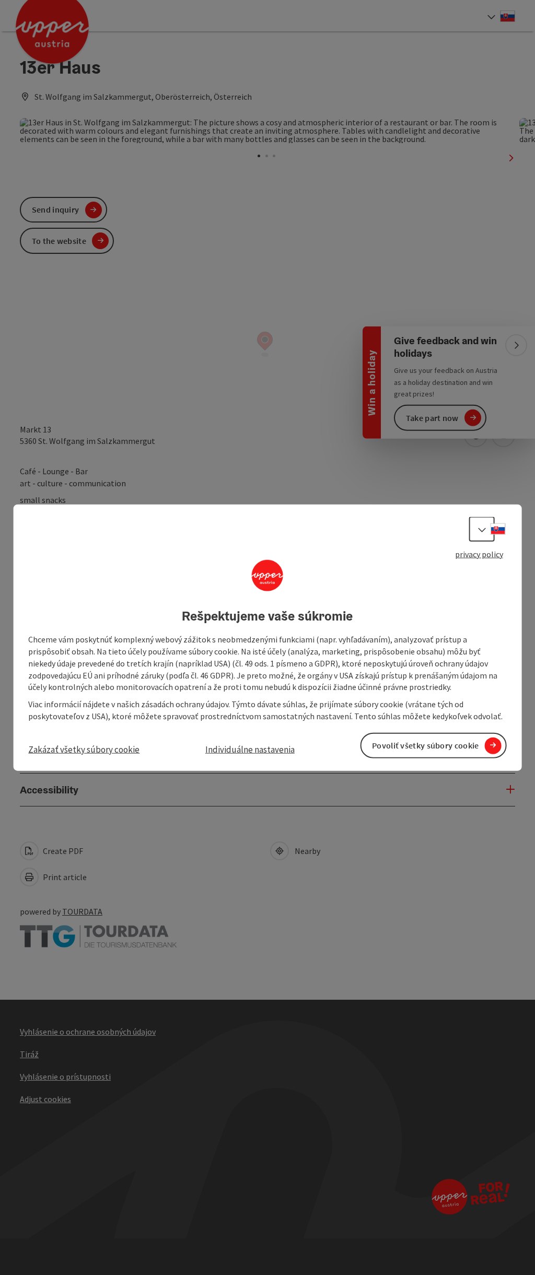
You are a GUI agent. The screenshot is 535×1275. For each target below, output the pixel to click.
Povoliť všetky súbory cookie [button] (425, 745)
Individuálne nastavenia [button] (250, 749)
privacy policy (479, 553)
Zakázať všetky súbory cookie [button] (83, 749)
